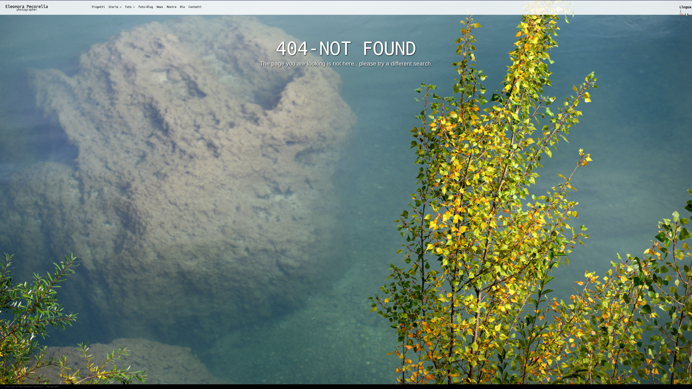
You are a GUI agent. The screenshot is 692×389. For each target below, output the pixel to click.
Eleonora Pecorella (33, 387)
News (160, 6)
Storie (114, 6)
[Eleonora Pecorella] (22, 7)
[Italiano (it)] (686, 14)
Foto (130, 6)
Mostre (171, 6)
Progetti (98, 6)
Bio (182, 6)
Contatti (194, 6)
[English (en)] (681, 14)
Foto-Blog (145, 6)
